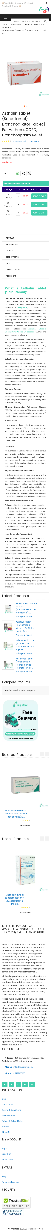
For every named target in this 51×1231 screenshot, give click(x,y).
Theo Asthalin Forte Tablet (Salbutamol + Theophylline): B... (15, 813)
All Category (16, 24)
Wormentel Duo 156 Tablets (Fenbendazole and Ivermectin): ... (26, 608)
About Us (6, 1132)
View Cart (6, 1154)
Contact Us (7, 1104)
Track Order (7, 1159)
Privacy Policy (8, 1115)
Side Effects (12, 257)
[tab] (25, 183)
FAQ (8, 263)
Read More (7, 162)
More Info (11, 276)
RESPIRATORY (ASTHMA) (34, 24)
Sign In (5, 1148)
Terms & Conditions (11, 1110)
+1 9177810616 (15, 1073)
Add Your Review (31, 141)
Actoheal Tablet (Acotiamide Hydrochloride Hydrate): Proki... (24, 663)
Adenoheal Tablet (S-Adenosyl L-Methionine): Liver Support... (25, 645)
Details (10, 231)
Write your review (24, 616)
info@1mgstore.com (19, 1067)
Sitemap (6, 1126)
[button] (24, 106)
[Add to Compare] (45, 804)
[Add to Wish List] (45, 797)
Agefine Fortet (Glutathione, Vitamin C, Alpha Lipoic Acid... (25, 626)
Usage (9, 250)
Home (4, 24)
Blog (4, 1099)
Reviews (10, 238)
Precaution (12, 244)
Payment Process (10, 1182)
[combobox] (30, 21)
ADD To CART (39, 196)
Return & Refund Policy (13, 1121)
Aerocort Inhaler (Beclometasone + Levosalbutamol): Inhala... (15, 899)
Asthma (5, 27)
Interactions (13, 269)
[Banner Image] (20, 720)
